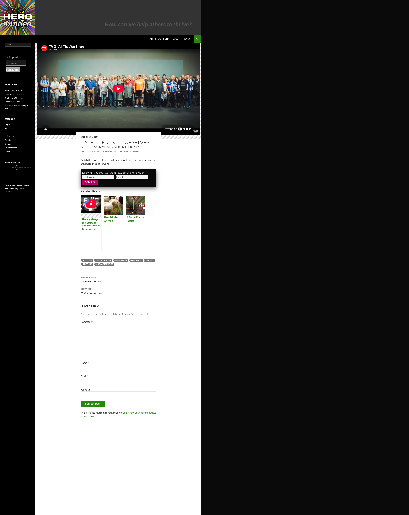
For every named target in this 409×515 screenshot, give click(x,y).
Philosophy (9, 136)
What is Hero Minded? (159, 39)
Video (95, 137)
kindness (150, 260)
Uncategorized (11, 148)
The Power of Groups (91, 279)
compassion (121, 260)
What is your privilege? (92, 291)
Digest (7, 125)
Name (85, 362)
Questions (9, 140)
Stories (8, 144)
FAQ (7, 132)
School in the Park (12, 102)
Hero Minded (111, 151)
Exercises (86, 137)
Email (84, 376)
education (136, 260)
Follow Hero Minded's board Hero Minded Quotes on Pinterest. (17, 188)
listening (87, 264)
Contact (187, 39)
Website (85, 389)
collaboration (103, 260)
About (176, 39)
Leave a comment (131, 151)
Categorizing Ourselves (14, 94)
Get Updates (13, 57)
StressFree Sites (26, 167)
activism (87, 260)
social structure (104, 264)
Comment (87, 321)
